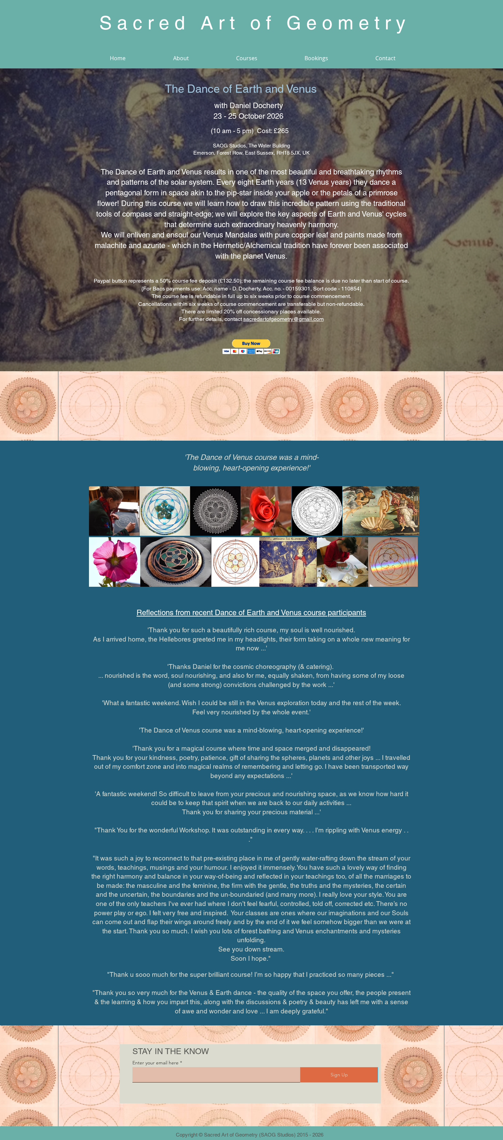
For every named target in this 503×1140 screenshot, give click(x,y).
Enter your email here (155, 1062)
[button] (251, 347)
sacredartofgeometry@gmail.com (283, 319)
